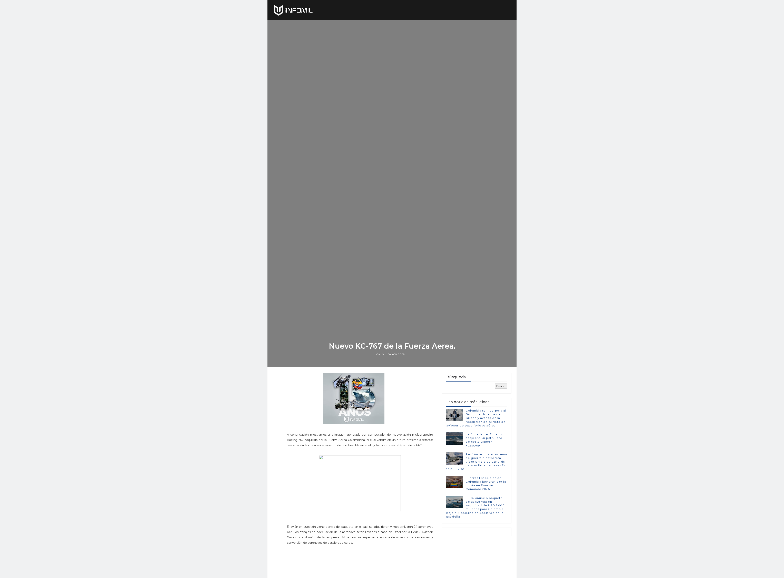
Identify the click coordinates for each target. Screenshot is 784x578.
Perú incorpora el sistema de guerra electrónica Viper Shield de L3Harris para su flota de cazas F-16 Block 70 (476, 462)
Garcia (380, 354)
